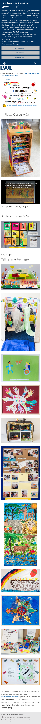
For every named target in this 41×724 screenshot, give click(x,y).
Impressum (32, 719)
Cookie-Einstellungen (15, 719)
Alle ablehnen (20, 53)
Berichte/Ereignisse (7, 75)
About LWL (9, 722)
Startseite (28, 73)
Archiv (16, 75)
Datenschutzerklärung (9, 44)
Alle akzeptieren (20, 48)
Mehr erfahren (20, 57)
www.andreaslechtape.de (10, 697)
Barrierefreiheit (4, 719)
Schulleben (35, 73)
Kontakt (4, 722)
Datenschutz (25, 719)
